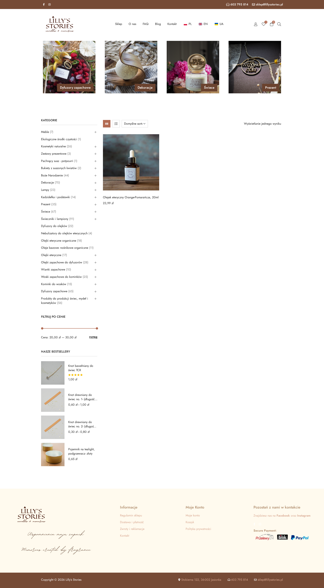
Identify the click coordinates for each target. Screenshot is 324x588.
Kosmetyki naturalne (53, 146)
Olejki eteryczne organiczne (58, 240)
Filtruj (93, 337)
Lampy (45, 190)
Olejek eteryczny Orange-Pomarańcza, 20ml (131, 197)
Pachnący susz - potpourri (57, 161)
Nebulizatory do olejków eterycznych (64, 233)
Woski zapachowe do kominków (61, 277)
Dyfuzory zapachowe (54, 291)
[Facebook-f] (43, 4)
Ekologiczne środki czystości (59, 139)
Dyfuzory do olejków (54, 226)
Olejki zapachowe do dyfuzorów (61, 262)
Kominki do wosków (53, 284)
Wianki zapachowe (53, 269)
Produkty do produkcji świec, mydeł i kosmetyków (64, 300)
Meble (45, 132)
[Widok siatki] (106, 123)
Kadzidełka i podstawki (55, 197)
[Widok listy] (116, 123)
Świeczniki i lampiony (54, 219)
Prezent (45, 204)
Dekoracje (47, 182)
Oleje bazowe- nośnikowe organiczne (64, 248)
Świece (45, 211)
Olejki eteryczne (51, 255)
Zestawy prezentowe (53, 153)
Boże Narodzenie (52, 175)
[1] (264, 24)
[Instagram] (49, 4)
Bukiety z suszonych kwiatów (59, 168)
